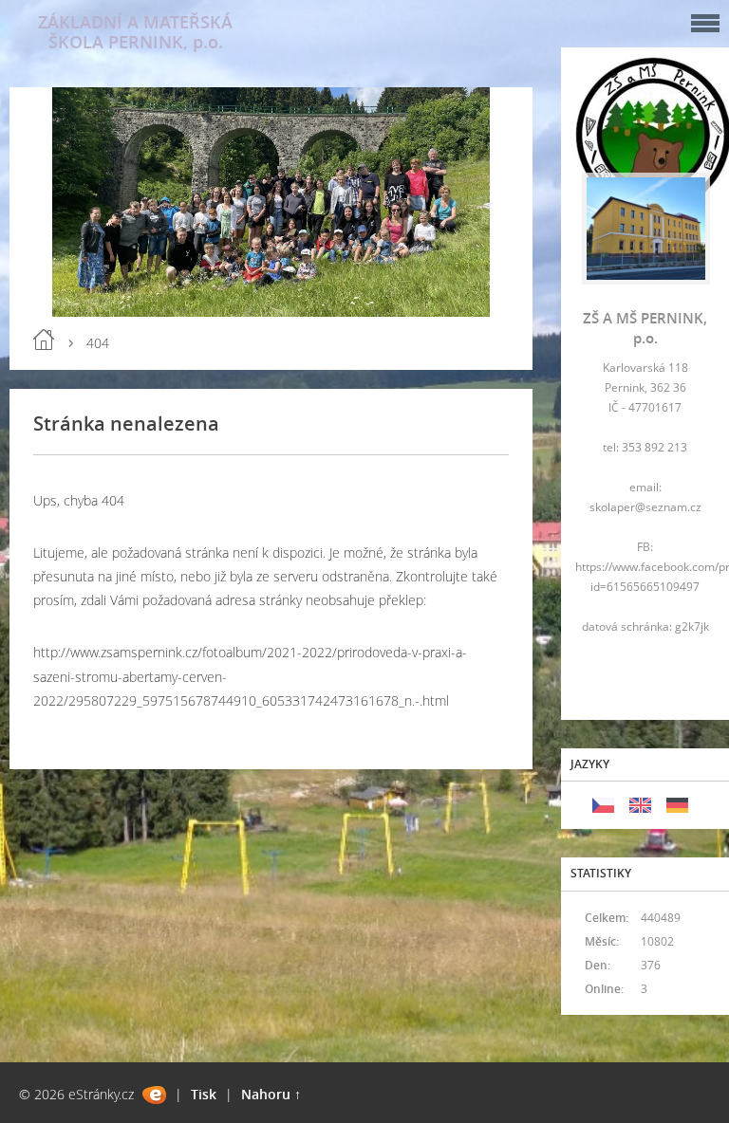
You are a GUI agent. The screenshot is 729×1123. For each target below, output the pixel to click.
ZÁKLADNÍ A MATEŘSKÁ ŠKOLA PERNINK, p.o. (135, 31)
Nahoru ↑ (271, 1094)
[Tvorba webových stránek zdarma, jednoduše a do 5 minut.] (154, 1095)
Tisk (203, 1094)
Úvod (43, 339)
